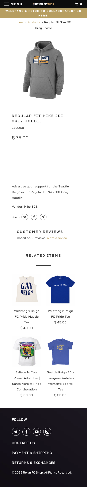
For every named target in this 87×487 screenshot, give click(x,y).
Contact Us (23, 443)
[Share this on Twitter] (24, 217)
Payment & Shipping (32, 453)
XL (52, 156)
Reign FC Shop (33, 472)
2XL (65, 156)
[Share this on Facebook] (33, 217)
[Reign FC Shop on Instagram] (48, 432)
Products (33, 22)
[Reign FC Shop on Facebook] (27, 432)
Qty (14, 167)
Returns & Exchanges (34, 463)
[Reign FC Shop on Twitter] (17, 432)
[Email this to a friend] (42, 217)
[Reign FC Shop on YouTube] (37, 432)
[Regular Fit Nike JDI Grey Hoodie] (43, 69)
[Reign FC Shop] (43, 4)
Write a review (56, 238)
